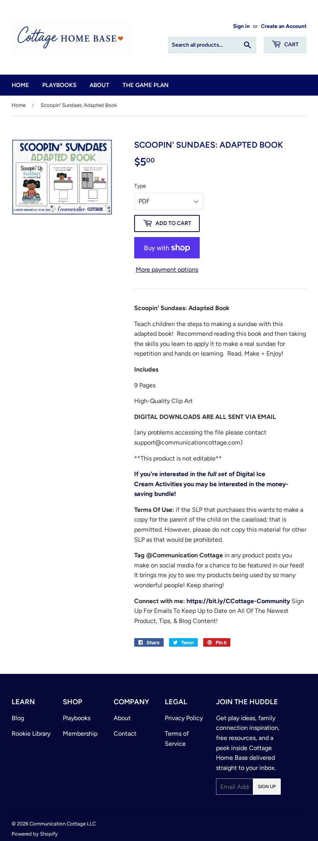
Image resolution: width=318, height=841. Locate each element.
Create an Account (283, 26)
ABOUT (99, 85)
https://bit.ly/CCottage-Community (238, 601)
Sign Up (267, 786)
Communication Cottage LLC (62, 824)
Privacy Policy (184, 718)
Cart (291, 44)
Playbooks (76, 718)
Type (140, 186)
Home (19, 105)
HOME (20, 85)
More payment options (167, 269)
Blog (18, 718)
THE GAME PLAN (146, 85)
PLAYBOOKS (59, 85)
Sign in (241, 26)
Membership (80, 733)
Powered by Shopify (35, 834)
